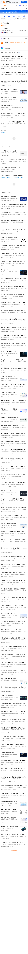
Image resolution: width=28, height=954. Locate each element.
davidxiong (3, 282)
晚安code (3, 241)
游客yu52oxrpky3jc (5, 421)
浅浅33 (2, 355)
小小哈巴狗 (3, 405)
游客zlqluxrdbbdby (4, 699)
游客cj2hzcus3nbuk (5, 454)
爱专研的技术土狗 (4, 117)
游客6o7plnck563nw (5, 249)
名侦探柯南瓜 (3, 126)
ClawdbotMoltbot (4, 298)
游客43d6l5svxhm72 (5, 584)
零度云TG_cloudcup (5, 732)
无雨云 (2, 822)
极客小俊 (3, 101)
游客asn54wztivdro (5, 650)
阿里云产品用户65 (4, 519)
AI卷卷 (2, 216)
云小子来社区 (3, 347)
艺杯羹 (2, 813)
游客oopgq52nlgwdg (5, 331)
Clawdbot (3, 838)
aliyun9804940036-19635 (6, 388)
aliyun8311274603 (5, 323)
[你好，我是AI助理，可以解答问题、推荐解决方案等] (19, 5)
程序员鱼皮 (3, 290)
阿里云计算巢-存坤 (4, 527)
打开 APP (24, 2)
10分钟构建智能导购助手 (22, 48)
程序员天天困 (3, 380)
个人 (26, 8)
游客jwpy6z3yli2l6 (4, 674)
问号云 (2, 225)
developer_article (4, 60)
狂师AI (2, 274)
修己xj (2, 93)
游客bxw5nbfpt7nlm (5, 764)
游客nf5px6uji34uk (4, 494)
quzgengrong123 (4, 233)
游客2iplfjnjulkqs (4, 552)
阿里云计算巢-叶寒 (4, 683)
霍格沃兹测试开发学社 (5, 208)
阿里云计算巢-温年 (4, 306)
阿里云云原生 (3, 68)
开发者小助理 (3, 147)
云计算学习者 (3, 445)
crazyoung (3, 315)
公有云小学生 (3, 773)
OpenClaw (3, 478)
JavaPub (3, 756)
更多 (26, 38)
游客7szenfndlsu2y (5, 171)
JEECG (2, 830)
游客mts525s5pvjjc (4, 576)
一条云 (2, 163)
